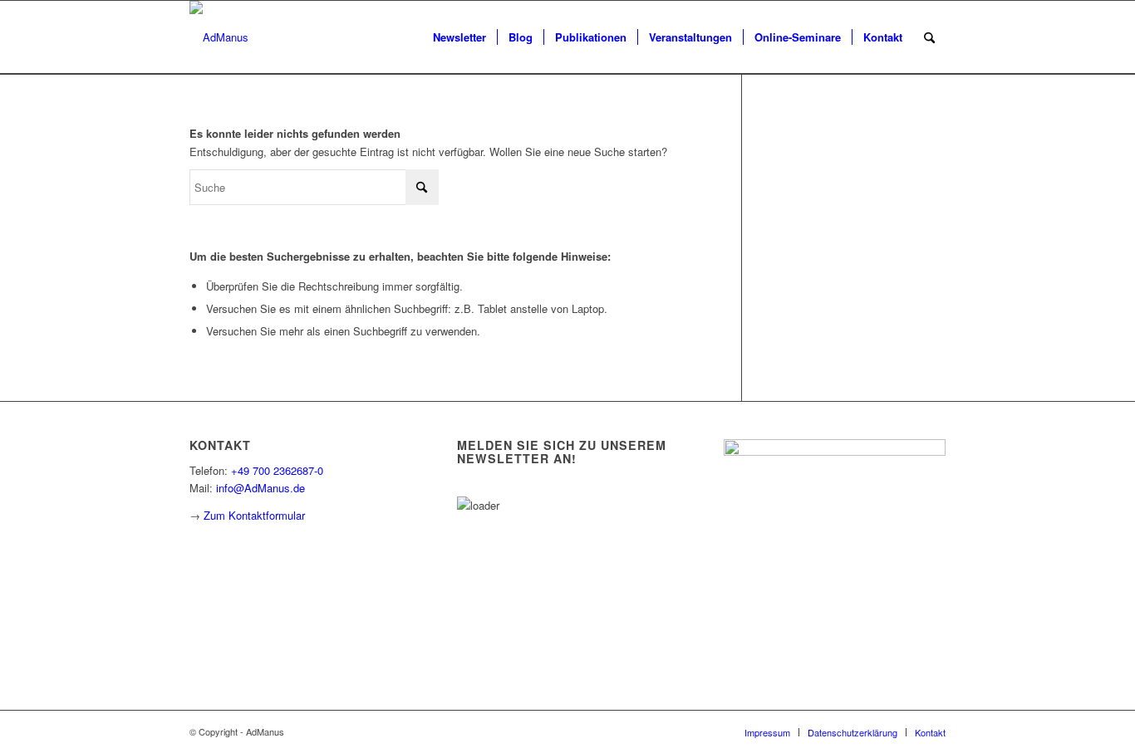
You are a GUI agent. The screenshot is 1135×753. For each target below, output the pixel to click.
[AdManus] (218, 37)
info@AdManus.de (260, 488)
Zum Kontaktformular (254, 515)
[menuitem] (459, 37)
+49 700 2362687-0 (277, 470)
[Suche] (929, 37)
